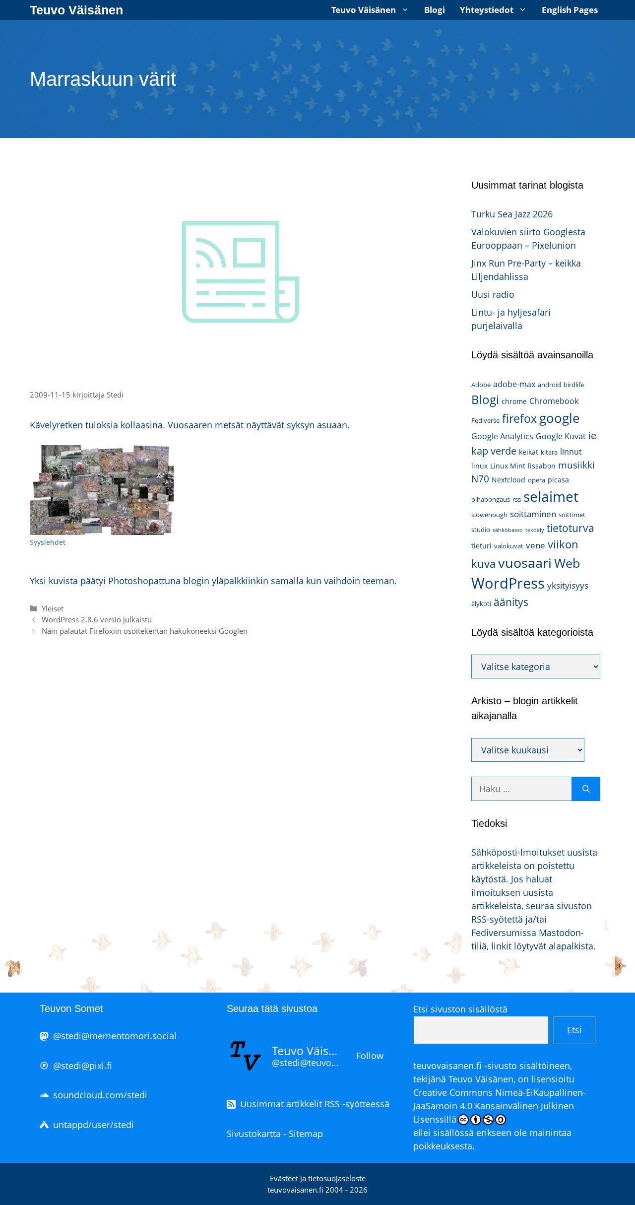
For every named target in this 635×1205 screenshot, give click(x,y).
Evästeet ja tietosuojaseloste (318, 1178)
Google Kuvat (561, 436)
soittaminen (533, 514)
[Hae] (586, 789)
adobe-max (514, 384)
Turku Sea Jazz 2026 (512, 214)
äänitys (511, 602)
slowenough (489, 514)
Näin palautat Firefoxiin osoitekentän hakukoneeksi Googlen (145, 631)
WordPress (508, 583)
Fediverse (485, 420)
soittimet (572, 514)
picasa (558, 479)
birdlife (574, 384)
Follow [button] (369, 1056)
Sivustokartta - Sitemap (275, 1133)
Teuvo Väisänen (76, 10)
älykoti (481, 603)
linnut (571, 451)
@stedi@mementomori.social (115, 1036)
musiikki (576, 465)
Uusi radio (492, 294)
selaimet (550, 496)
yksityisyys (567, 585)
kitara (549, 452)
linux (479, 465)
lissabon (542, 465)
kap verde (493, 451)
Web (567, 563)
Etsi (574, 1030)
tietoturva (570, 528)
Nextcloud (508, 479)
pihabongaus (490, 499)
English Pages (570, 9)
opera (536, 479)
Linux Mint (507, 465)
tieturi (481, 545)
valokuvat (508, 545)
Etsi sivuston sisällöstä (460, 1009)
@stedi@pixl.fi (82, 1065)
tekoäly (534, 530)
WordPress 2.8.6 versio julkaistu (97, 619)
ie (592, 435)
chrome (514, 401)
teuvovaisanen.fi (447, 1065)
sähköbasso (508, 530)
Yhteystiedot (486, 9)
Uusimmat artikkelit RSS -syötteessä (314, 1104)
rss (516, 499)
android (549, 384)
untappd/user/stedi (93, 1125)
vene (535, 545)
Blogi (434, 9)
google (559, 418)
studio (480, 529)
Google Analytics (502, 436)
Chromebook (553, 401)
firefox (519, 418)
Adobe (481, 384)
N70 (480, 478)
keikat (528, 452)
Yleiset (53, 608)
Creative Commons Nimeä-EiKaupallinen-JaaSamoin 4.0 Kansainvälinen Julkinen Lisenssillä (499, 1105)
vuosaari (525, 562)
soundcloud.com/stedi (100, 1095)
